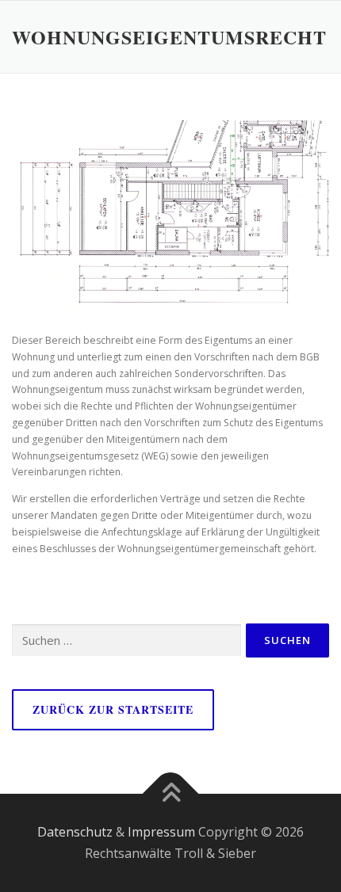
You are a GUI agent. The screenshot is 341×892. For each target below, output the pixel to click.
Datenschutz (75, 832)
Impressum (161, 832)
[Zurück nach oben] (171, 793)
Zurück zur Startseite (113, 709)
